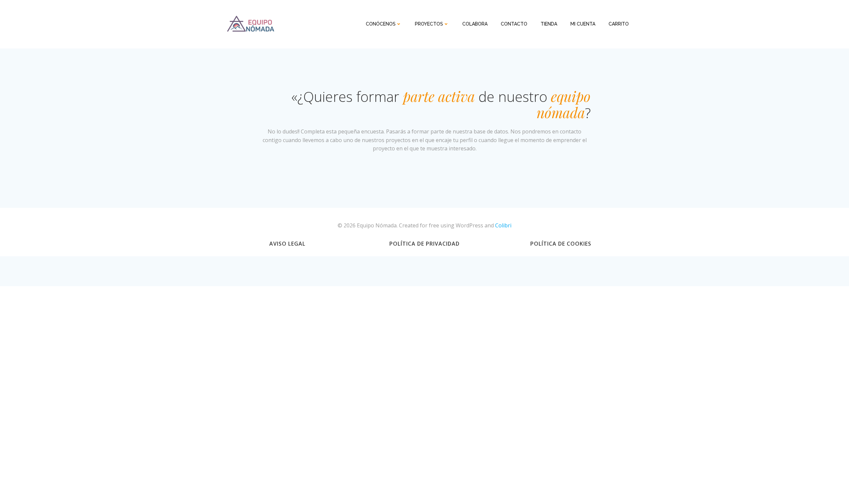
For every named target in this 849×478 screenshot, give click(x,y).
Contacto (514, 24)
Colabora (475, 24)
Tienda (549, 24)
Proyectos (429, 24)
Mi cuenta (582, 24)
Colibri (503, 225)
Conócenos (381, 24)
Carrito (619, 24)
